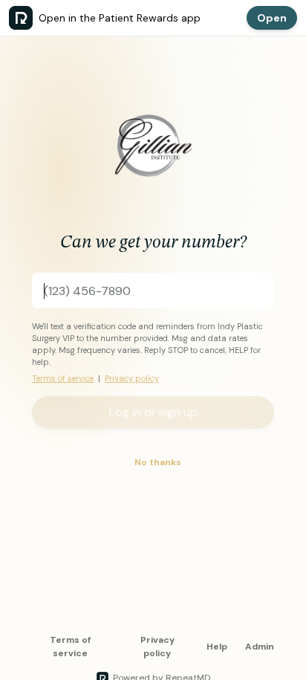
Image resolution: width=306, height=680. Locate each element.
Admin (259, 647)
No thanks (157, 462)
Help (216, 647)
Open (272, 18)
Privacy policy (132, 378)
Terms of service (63, 378)
